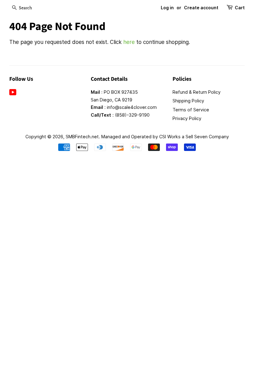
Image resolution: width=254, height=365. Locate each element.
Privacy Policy (187, 118)
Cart (240, 7)
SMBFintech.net (82, 136)
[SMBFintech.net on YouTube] (12, 93)
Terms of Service (191, 109)
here (129, 42)
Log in (167, 7)
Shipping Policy (188, 100)
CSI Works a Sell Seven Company (194, 136)
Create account (201, 7)
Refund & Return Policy (197, 92)
